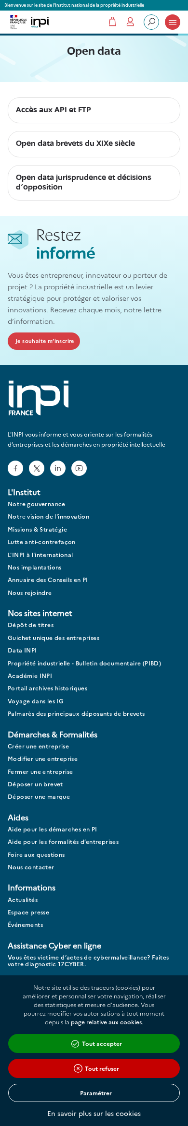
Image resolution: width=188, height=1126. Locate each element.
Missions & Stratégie (37, 529)
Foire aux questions (36, 854)
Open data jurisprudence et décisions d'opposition (83, 182)
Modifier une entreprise (43, 758)
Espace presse (28, 912)
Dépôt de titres (31, 624)
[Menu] (172, 22)
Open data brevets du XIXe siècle (75, 144)
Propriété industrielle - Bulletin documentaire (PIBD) (84, 663)
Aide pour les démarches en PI (52, 829)
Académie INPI (30, 675)
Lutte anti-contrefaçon (42, 541)
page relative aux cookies (106, 1022)
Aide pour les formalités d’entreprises (63, 841)
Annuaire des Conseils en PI (48, 579)
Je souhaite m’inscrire (44, 340)
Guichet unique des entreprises (53, 637)
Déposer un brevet (35, 784)
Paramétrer (96, 1093)
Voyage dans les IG (36, 701)
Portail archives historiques (47, 688)
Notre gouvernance (37, 504)
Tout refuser (102, 1068)
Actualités (23, 899)
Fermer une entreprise (40, 771)
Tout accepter (102, 1043)
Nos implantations (35, 567)
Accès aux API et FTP (53, 110)
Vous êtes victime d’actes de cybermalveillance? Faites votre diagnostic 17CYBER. (88, 961)
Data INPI (22, 650)
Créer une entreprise (38, 746)
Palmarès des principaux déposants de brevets (76, 713)
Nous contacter (31, 867)
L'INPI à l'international (40, 554)
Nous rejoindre (30, 592)
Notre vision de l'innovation (48, 516)
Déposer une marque (39, 796)
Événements (25, 924)
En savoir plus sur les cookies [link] (94, 1113)
